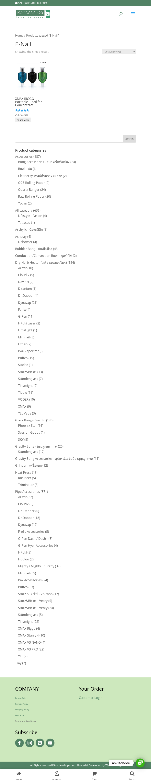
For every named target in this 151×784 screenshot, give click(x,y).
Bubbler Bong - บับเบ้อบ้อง (33, 249)
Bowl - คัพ (25, 169)
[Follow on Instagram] (29, 743)
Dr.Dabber (26, 295)
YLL (20, 656)
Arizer (22, 268)
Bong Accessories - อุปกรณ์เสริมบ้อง (44, 162)
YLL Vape (24, 413)
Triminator (26, 485)
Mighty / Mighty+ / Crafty (36, 566)
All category (23, 210)
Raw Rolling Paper (31, 196)
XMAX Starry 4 (28, 635)
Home (19, 35)
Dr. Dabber (26, 511)
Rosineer (24, 478)
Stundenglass (28, 452)
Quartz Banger (29, 189)
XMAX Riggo (26, 628)
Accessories (24, 156)
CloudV (23, 504)
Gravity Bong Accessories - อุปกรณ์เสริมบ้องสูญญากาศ (54, 458)
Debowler (25, 242)
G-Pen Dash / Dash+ (33, 538)
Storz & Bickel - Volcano (35, 594)
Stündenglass (28, 379)
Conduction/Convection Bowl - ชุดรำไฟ (43, 255)
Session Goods (29, 432)
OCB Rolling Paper (31, 183)
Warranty (19, 715)
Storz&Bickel (27, 372)
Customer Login (90, 698)
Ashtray (21, 236)
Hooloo (23, 559)
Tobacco (24, 222)
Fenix (22, 309)
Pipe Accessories (27, 491)
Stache (23, 365)
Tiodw (22, 392)
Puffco (23, 358)
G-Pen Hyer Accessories (35, 545)
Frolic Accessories (31, 531)
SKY (21, 439)
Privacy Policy (21, 703)
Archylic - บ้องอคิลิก (29, 229)
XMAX (22, 406)
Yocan (22, 203)
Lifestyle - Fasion (30, 216)
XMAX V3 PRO (28, 649)
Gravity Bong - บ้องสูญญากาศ (36, 446)
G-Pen (22, 316)
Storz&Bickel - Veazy (33, 601)
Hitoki (22, 552)
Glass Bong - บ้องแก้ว (30, 420)
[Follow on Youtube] (50, 743)
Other (22, 344)
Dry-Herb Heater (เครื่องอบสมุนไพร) (41, 262)
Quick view (23, 120)
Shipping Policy (22, 709)
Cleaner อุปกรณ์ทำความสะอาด (40, 176)
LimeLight (25, 330)
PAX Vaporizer (28, 351)
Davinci (23, 282)
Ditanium (25, 289)
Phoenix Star (27, 425)
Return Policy (21, 698)
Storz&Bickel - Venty (33, 608)
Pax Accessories (30, 580)
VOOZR (23, 399)
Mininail (24, 337)
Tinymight (25, 385)
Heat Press (23, 472)
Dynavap (24, 302)
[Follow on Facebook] (19, 743)
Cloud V (23, 275)
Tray (18, 663)
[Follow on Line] (40, 743)
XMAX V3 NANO (29, 642)
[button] (140, 762)
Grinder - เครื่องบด (28, 465)
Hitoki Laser (27, 323)
